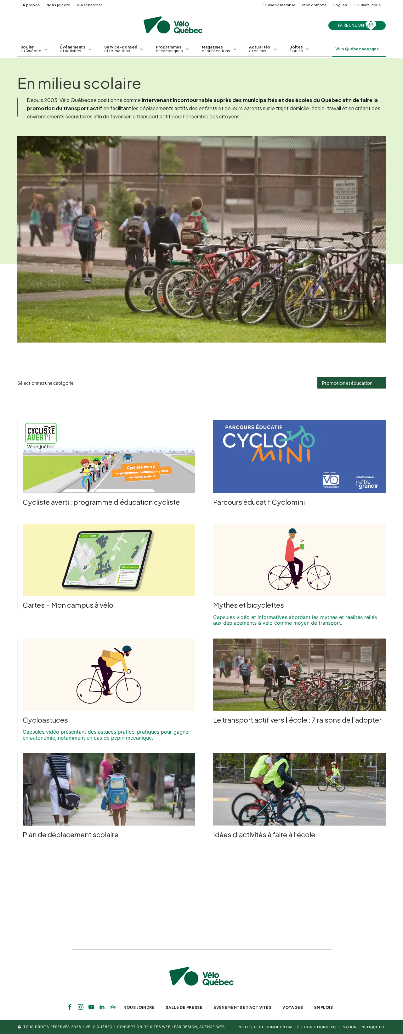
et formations (120, 49)
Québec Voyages (357, 49)
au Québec (30, 49)
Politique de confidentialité (269, 1027)
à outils (296, 49)
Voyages (292, 1007)
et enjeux (259, 49)
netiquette (373, 1027)
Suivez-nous (369, 5)
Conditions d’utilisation (330, 1027)
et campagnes (169, 49)
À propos (31, 5)
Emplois (323, 1007)
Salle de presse (184, 1007)
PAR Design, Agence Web (199, 1027)
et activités (72, 49)
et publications (216, 49)
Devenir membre (280, 5)
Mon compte (314, 5)
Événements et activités (242, 1007)
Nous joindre (58, 5)
